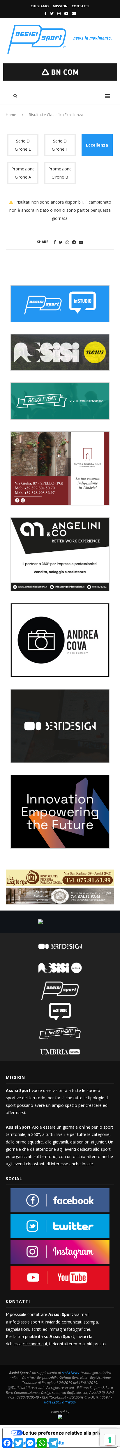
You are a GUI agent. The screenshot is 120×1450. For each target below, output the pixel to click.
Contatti (80, 6)
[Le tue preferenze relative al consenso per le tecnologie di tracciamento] (109, 1439)
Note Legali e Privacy (60, 1402)
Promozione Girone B (60, 173)
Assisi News (70, 1372)
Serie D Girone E (23, 145)
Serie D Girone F (60, 145)
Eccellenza (97, 145)
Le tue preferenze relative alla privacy (66, 1433)
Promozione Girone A (23, 173)
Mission (60, 6)
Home (11, 114)
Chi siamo (40, 6)
